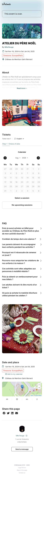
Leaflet (31, 395)
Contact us (22, 473)
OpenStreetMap (38, 395)
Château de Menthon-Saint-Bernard (19, 378)
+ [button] (39, 384)
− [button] (39, 387)
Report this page (22, 470)
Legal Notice (22, 467)
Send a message (22, 449)
